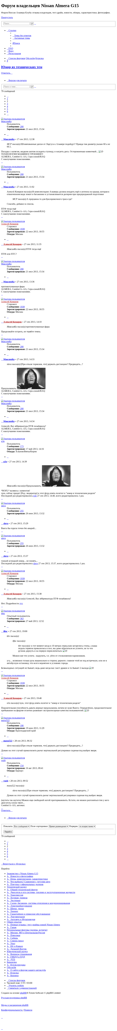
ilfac (3, 613)
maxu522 (5, 720)
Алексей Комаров (9, 224)
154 (22, 765)
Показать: (8, 826)
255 (22, 511)
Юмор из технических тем (21, 67)
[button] (8, 96)
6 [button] (7, 111)
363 (22, 618)
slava (3, 506)
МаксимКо (6, 121)
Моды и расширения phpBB (14, 1005)
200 (22, 126)
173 (22, 446)
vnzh (3, 760)
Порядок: (74, 826)
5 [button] (7, 109)
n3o (3, 441)
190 (22, 725)
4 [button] (7, 106)
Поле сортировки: (40, 826)
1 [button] (7, 98)
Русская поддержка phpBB (14, 998)
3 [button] (7, 104)
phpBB (23, 993)
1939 (22, 229)
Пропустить (7, 17)
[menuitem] (22, 35)
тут (21, 603)
